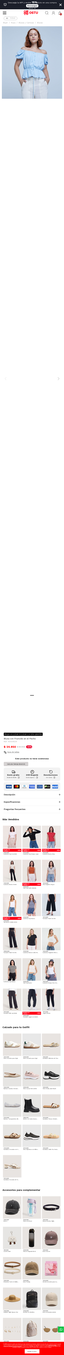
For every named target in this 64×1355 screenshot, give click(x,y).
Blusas (40, 23)
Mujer (5, 23)
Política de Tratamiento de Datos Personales (13, 1346)
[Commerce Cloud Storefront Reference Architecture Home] (32, 12)
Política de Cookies (52, 1345)
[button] (53, 13)
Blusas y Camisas (26, 23)
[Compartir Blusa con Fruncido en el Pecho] (6, 725)
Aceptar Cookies (32, 1351)
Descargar (32, 6)
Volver (12, 18)
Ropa (13, 23)
